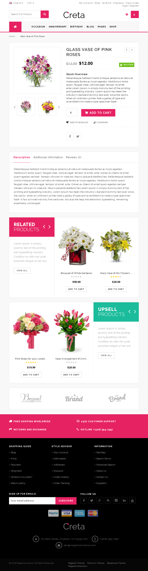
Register (134, 5)
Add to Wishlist (78, 122)
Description (22, 157)
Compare (102, 122)
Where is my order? (21, 477)
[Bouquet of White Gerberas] (76, 245)
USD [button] (29, 3)
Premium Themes (95, 563)
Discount (58, 471)
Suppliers (101, 483)
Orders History (61, 477)
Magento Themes (76, 563)
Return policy (18, 483)
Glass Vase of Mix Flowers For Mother (121, 273)
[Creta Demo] (74, 15)
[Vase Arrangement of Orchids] (71, 330)
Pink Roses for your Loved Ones (33, 358)
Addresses (59, 464)
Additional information (48, 157)
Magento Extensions (77, 566)
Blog (13, 452)
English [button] (17, 3)
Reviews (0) (73, 157)
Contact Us (102, 477)
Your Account (61, 452)
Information (60, 458)
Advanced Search (105, 464)
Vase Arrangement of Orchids (72, 358)
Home (12, 36)
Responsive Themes (116, 563)
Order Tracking (62, 483)
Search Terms (103, 458)
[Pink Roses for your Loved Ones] (31, 330)
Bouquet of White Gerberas (76, 273)
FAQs (14, 458)
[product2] (26, 107)
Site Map (100, 452)
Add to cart (101, 112)
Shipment (16, 471)
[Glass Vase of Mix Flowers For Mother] (116, 245)
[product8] (47, 107)
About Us (101, 471)
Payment (16, 464)
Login (125, 5)
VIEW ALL (22, 270)
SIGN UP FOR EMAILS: (22, 494)
